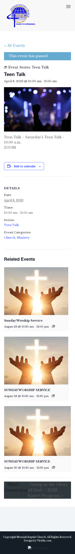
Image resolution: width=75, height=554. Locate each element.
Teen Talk (11, 225)
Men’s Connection (16, 487)
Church (9, 237)
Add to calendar (25, 166)
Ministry (23, 237)
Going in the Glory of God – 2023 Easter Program (48, 490)
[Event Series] (53, 326)
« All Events (14, 45)
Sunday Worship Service (23, 320)
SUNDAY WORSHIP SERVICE (27, 390)
